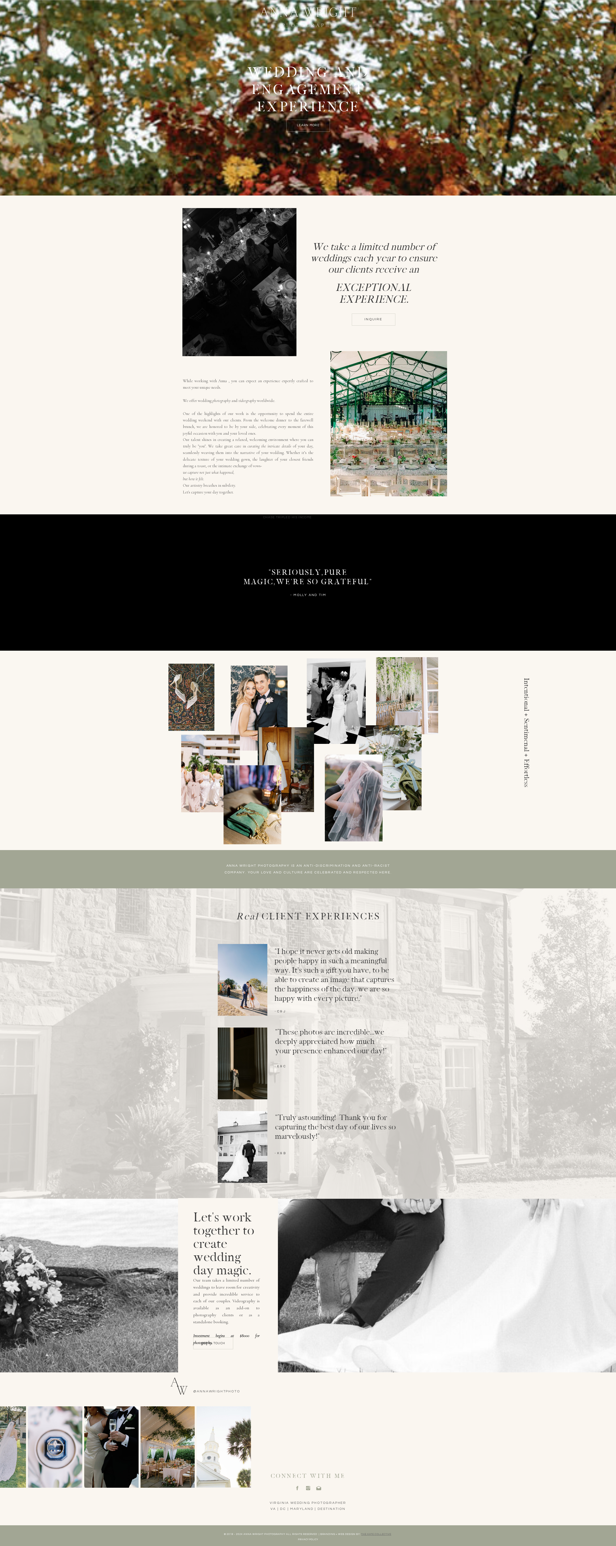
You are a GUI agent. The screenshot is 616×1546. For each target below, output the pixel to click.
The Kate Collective (376, 1534)
